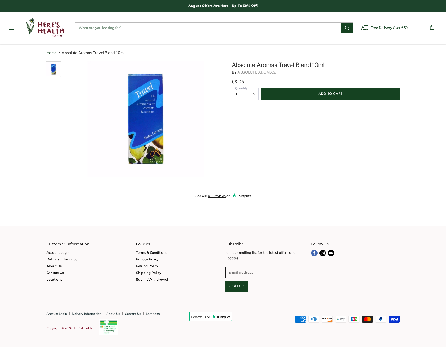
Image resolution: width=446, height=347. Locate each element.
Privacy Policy (147, 259)
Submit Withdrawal (152, 279)
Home (51, 53)
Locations (54, 279)
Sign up (236, 286)
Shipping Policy (148, 272)
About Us (54, 266)
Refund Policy (147, 266)
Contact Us (55, 272)
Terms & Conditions (151, 252)
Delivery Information (63, 259)
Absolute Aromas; (256, 72)
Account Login (58, 252)
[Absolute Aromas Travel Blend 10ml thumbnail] (53, 69)
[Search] (347, 27)
